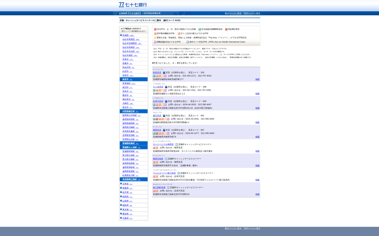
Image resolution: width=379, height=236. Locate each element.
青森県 (127, 188)
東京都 (127, 209)
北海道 (127, 184)
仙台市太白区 (131, 51)
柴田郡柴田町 (130, 123)
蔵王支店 (157, 115)
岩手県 (127, 192)
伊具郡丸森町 (130, 131)
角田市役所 (158, 158)
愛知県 (127, 214)
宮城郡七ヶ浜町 (131, 147)
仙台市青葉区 (131, 39)
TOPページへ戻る (252, 13)
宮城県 (128, 35)
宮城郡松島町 (130, 143)
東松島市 (128, 99)
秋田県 (127, 196)
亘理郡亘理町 (130, 135)
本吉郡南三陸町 (131, 179)
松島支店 (157, 72)
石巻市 (128, 59)
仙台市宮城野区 (132, 43)
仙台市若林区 (131, 47)
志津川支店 (158, 101)
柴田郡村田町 (130, 119)
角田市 (127, 79)
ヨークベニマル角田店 (163, 144)
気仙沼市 (128, 67)
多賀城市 (129, 83)
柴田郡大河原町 (131, 115)
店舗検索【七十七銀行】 (130, 13)
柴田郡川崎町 (130, 127)
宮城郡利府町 (130, 151)
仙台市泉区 (130, 55)
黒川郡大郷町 (130, 159)
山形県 (127, 201)
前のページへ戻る (233, 13)
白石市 (127, 71)
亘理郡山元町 (130, 139)
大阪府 (127, 218)
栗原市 (127, 95)
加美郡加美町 (130, 163)
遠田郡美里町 (130, 171)
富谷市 (127, 107)
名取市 (128, 75)
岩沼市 (127, 87)
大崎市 (128, 103)
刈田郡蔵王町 (130, 111)
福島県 (127, 205)
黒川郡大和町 (130, 155)
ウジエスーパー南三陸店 (164, 173)
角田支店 (157, 130)
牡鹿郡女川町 (130, 175)
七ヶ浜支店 (158, 87)
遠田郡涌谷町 (130, 167)
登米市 (127, 91)
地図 (257, 79)
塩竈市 (127, 63)
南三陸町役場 (159, 187)
